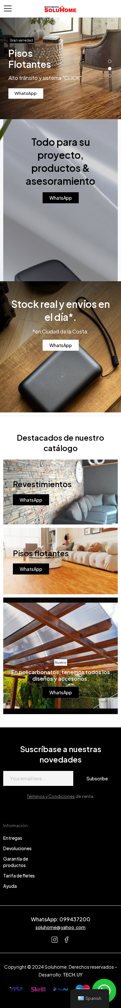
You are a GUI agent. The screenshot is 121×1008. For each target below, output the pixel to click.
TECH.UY (73, 974)
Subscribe (97, 778)
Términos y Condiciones (51, 796)
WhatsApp (26, 93)
